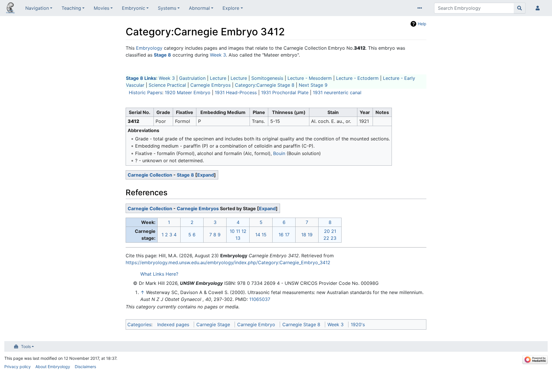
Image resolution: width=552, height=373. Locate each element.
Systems (167, 8)
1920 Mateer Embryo (187, 92)
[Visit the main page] (10, 8)
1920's (358, 324)
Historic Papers (145, 92)
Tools (26, 346)
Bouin (279, 153)
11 (238, 231)
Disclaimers (85, 366)
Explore (231, 8)
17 (287, 234)
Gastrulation (192, 78)
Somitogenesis (267, 78)
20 (327, 231)
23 (333, 238)
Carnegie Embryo (256, 324)
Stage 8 (185, 175)
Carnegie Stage (213, 324)
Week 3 (218, 55)
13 (237, 238)
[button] (205, 174)
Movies (101, 8)
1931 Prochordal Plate (284, 92)
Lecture (218, 78)
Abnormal (199, 8)
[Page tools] (421, 8)
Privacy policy (17, 366)
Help (422, 23)
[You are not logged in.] (539, 8)
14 (257, 234)
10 (232, 231)
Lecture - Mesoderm (310, 78)
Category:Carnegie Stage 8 (264, 85)
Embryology (149, 48)
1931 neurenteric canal (337, 92)
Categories (139, 324)
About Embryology (52, 366)
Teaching (71, 8)
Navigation (37, 8)
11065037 (259, 299)
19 (310, 234)
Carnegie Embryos (210, 85)
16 (281, 234)
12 (243, 231)
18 (303, 234)
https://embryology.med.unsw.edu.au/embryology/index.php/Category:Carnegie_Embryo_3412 (228, 262)
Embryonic (133, 8)
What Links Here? (159, 274)
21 (333, 231)
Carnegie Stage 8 (301, 324)
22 (326, 238)
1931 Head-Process (236, 92)
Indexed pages (173, 324)
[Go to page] (520, 8)
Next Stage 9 (313, 85)
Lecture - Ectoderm (357, 78)
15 (264, 234)
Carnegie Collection (150, 175)
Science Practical (167, 85)
